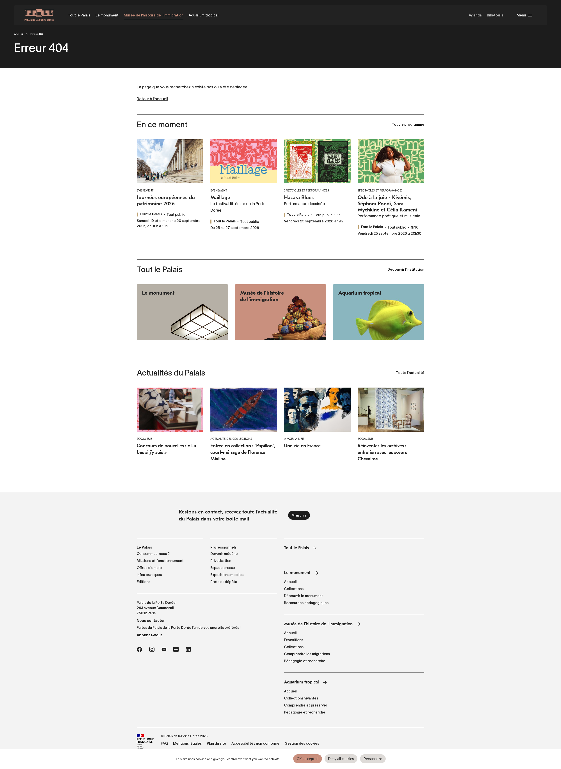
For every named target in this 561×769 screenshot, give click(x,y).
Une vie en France (302, 446)
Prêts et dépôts (223, 582)
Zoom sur (144, 439)
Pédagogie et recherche (304, 661)
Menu (521, 15)
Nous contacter (151, 620)
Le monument (107, 15)
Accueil (18, 34)
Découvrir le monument (303, 596)
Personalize (373, 759)
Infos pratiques (149, 575)
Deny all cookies (341, 759)
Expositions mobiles (226, 575)
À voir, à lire (294, 439)
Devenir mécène (224, 554)
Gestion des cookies (302, 743)
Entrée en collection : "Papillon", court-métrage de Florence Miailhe (242, 452)
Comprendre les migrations (307, 654)
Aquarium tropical (203, 15)
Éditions (143, 582)
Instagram (151, 649)
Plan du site (216, 743)
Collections (294, 589)
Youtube (164, 649)
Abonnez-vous (150, 635)
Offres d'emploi (150, 568)
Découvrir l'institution (405, 269)
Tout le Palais (79, 15)
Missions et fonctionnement (160, 561)
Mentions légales (187, 743)
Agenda (475, 15)
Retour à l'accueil (152, 99)
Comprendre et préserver (305, 705)
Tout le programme (408, 124)
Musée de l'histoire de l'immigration (153, 15)
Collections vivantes (301, 698)
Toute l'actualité (410, 373)
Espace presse (222, 568)
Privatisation (220, 561)
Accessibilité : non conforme (255, 743)
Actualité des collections (231, 439)
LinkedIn (188, 649)
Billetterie (495, 15)
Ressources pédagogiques (306, 603)
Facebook (139, 649)
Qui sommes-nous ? (153, 554)
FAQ (164, 743)
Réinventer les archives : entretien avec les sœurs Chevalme (382, 452)
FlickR (176, 649)
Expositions (293, 640)
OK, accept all (307, 759)
